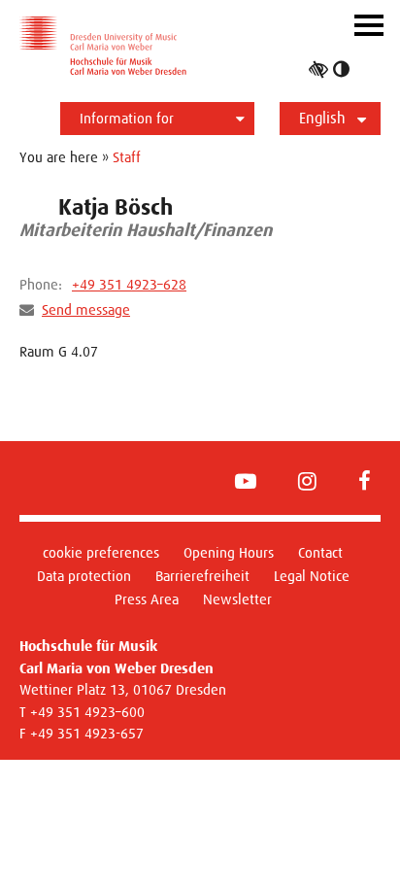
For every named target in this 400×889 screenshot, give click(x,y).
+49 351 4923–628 (129, 284)
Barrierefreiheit (202, 575)
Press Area (147, 599)
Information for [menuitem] (127, 118)
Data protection (84, 575)
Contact (320, 552)
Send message (86, 309)
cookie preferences (101, 552)
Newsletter (237, 599)
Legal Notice (312, 575)
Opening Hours (228, 552)
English (322, 118)
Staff (127, 157)
